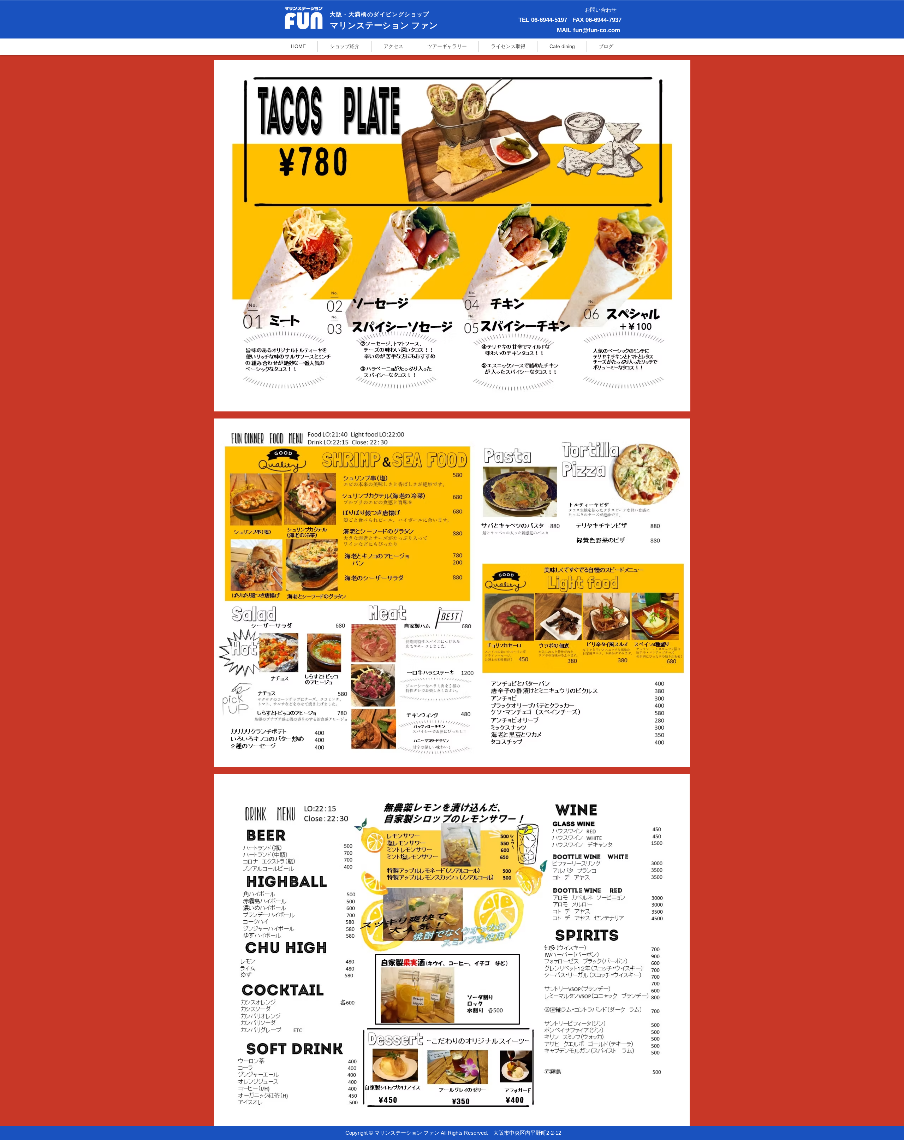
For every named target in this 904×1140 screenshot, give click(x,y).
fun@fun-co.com (596, 30)
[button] (508, 46)
